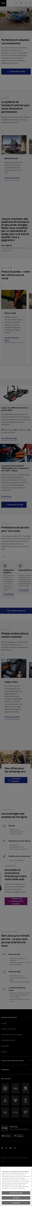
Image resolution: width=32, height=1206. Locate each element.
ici (19, 1186)
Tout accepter (16, 1202)
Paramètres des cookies (16, 1193)
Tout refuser (16, 1198)
